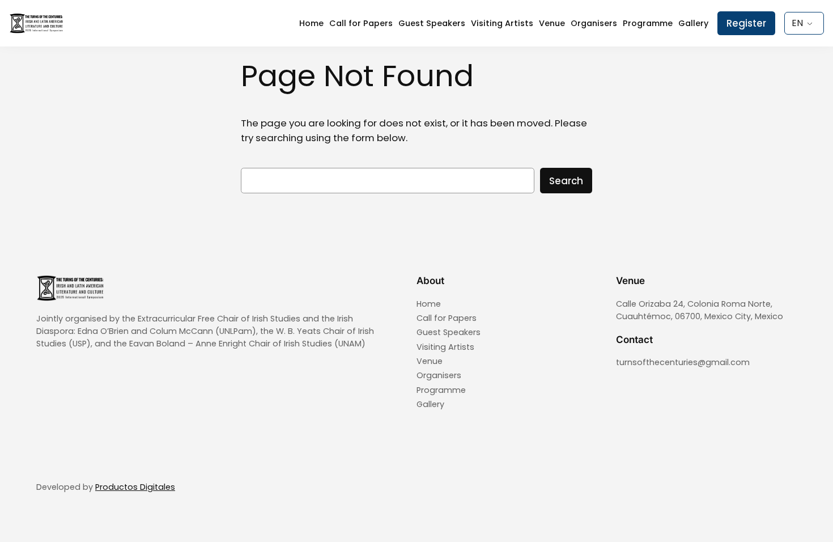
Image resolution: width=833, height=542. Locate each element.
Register (746, 23)
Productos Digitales (135, 487)
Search (566, 181)
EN (797, 22)
